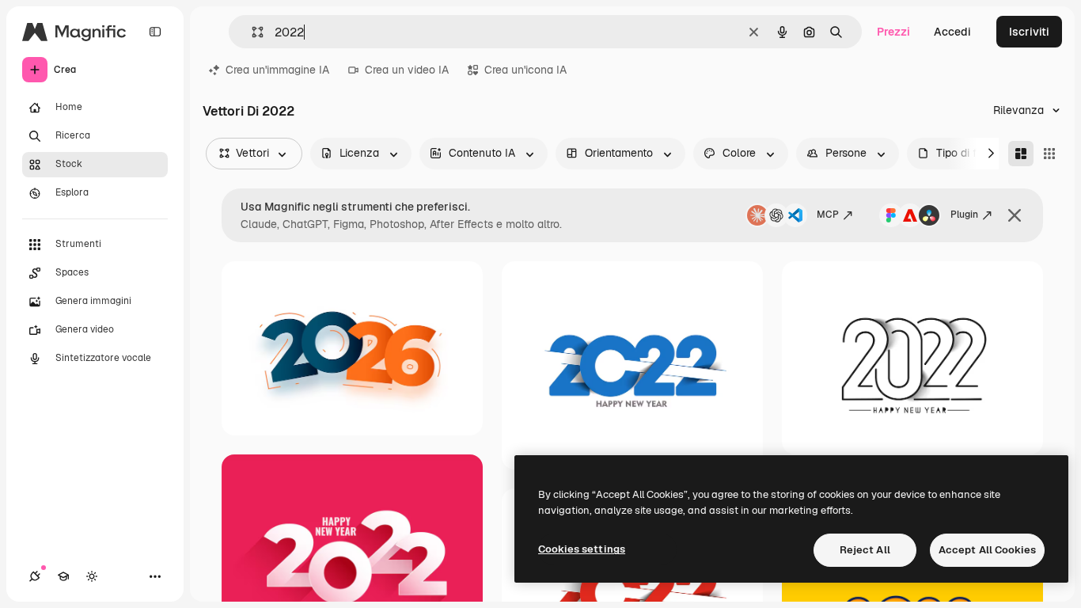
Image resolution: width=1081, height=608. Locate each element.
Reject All (865, 550)
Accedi (952, 32)
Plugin (964, 214)
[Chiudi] (1014, 215)
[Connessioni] (34, 576)
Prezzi (893, 32)
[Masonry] (1021, 153)
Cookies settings (581, 549)
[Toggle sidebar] (155, 31)
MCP (828, 214)
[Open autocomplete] (251, 32)
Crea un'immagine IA (277, 70)
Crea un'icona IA (525, 70)
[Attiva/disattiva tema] (91, 576)
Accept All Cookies (987, 550)
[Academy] (63, 576)
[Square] (1049, 153)
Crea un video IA (407, 70)
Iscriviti (1029, 32)
